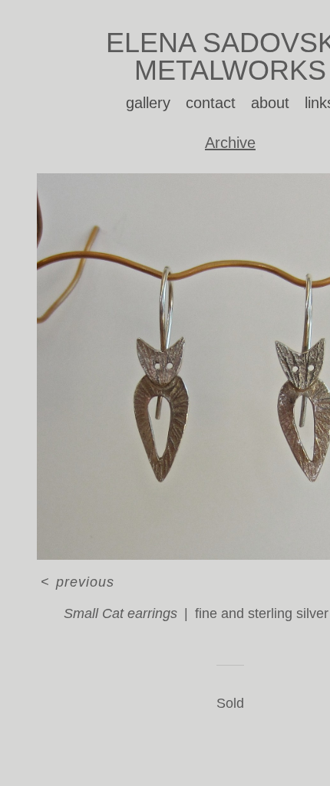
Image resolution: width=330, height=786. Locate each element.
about (270, 102)
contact (211, 102)
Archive (230, 142)
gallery (148, 102)
